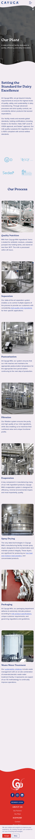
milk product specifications (21, 613)
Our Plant (17, 814)
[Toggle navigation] (30, 3)
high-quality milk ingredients (21, 308)
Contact (17, 822)
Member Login (17, 802)
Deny (15, 836)
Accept (6, 836)
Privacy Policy (17, 825)
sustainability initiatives (13, 669)
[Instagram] (17, 795)
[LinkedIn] (22, 795)
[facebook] (12, 795)
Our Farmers (17, 811)
